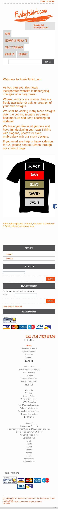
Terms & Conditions (29, 399)
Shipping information (29, 378)
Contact (23, 54)
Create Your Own (14, 47)
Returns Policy (29, 372)
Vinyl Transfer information (29, 405)
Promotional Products (29, 426)
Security (29, 423)
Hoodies (9, 254)
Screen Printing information (29, 411)
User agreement (45, 498)
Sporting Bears (29, 438)
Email (5, 294)
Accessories (29, 459)
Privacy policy (8, 500)
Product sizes (29, 366)
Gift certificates (29, 462)
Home (7, 33)
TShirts (9, 258)
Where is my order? (29, 381)
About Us (10, 54)
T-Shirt (29, 447)
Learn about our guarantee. (13, 306)
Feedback (29, 393)
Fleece (29, 453)
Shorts (29, 444)
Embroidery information (29, 408)
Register (50, 1)
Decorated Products (16, 40)
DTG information (29, 402)
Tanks (29, 456)
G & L (29, 441)
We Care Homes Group (29, 435)
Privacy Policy (29, 396)
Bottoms (29, 450)
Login (42, 1)
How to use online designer (29, 369)
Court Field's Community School (29, 432)
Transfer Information (29, 414)
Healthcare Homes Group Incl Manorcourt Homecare (29, 429)
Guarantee (29, 375)
